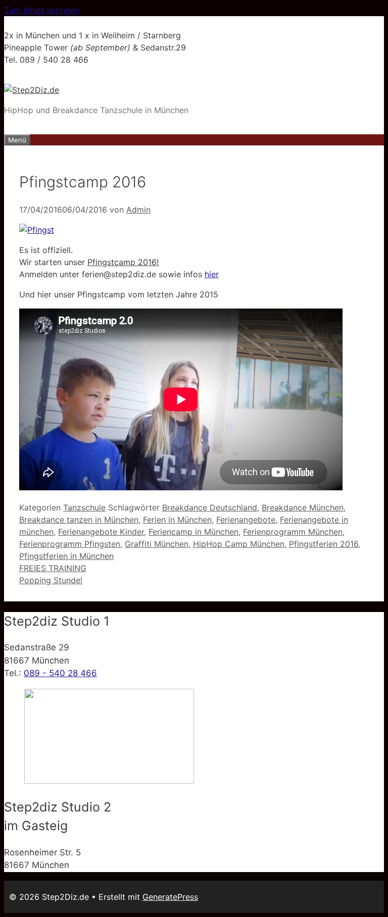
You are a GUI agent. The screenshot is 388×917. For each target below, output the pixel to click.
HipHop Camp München (238, 544)
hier (212, 274)
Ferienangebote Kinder (101, 532)
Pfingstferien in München (66, 556)
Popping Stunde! (50, 580)
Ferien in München (177, 520)
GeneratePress (170, 897)
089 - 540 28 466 (60, 673)
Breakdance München (303, 507)
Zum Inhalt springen (41, 10)
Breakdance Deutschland (209, 507)
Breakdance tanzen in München (78, 520)
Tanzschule (84, 507)
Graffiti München (156, 544)
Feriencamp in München (193, 532)
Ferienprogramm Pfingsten (69, 544)
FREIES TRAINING (52, 568)
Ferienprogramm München (293, 532)
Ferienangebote (245, 520)
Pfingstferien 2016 (323, 544)
